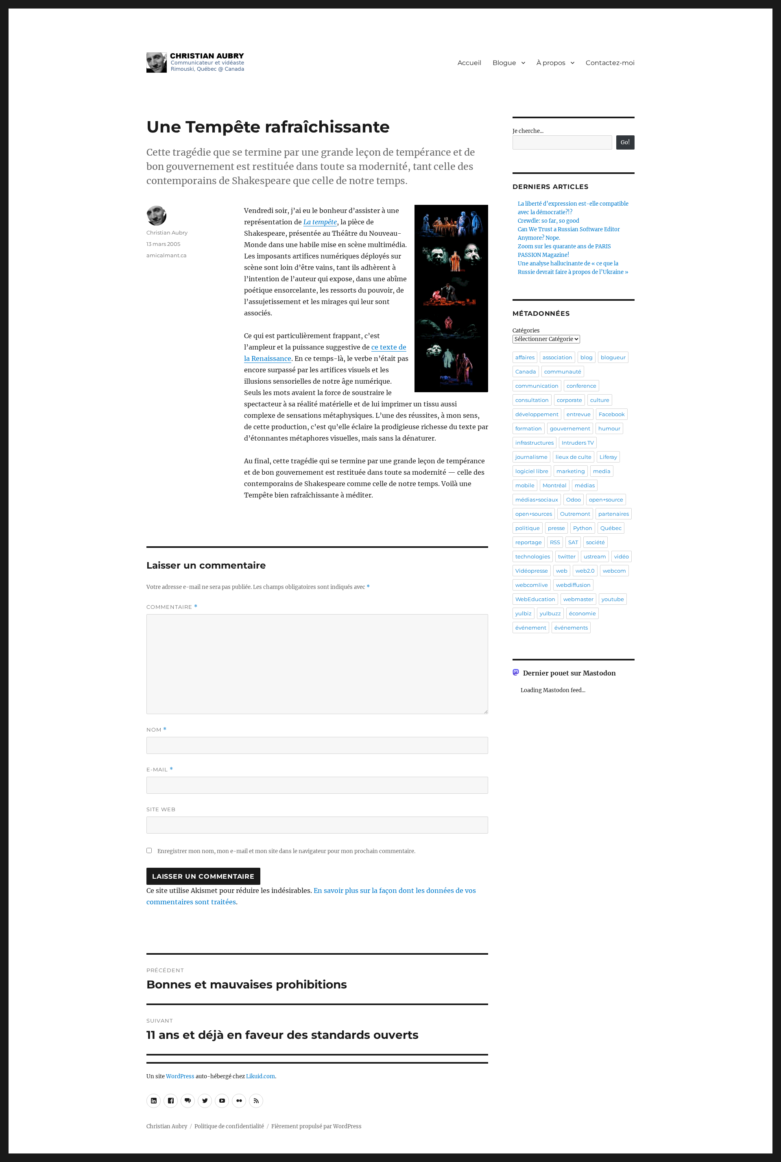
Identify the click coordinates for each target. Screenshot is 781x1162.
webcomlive (531, 585)
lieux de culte (573, 457)
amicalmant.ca (166, 255)
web (561, 570)
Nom (156, 729)
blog (586, 357)
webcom (614, 570)
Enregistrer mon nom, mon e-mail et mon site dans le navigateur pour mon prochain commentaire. (286, 851)
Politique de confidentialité (229, 1126)
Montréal (555, 485)
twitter (567, 556)
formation (528, 428)
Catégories (526, 330)
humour (609, 428)
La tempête (320, 222)
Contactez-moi (610, 63)
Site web (161, 809)
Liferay (608, 457)
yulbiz (523, 613)
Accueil (469, 63)
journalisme (531, 457)
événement (530, 627)
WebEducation (535, 599)
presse (556, 528)
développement (536, 414)
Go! (625, 142)
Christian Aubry (167, 232)
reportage (528, 542)
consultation (532, 400)
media (602, 471)
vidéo (621, 556)
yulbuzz (550, 613)
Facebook (612, 414)
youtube (613, 599)
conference (581, 385)
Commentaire (172, 607)
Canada (525, 371)
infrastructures (534, 442)
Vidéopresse (531, 570)
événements (571, 627)
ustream (595, 556)
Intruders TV (578, 442)
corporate (569, 400)
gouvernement (570, 428)
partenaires (613, 513)
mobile (524, 485)
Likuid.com (260, 1076)
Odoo (573, 499)
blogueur (613, 357)
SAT (573, 542)
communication (536, 385)
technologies (532, 556)
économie (582, 613)
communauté (562, 371)
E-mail (159, 769)
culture (599, 400)
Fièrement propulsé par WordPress (316, 1126)
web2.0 (585, 570)
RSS (555, 542)
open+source (606, 499)
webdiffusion (573, 585)
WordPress (180, 1076)
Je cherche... (528, 131)
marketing (570, 471)
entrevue (579, 414)
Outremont (575, 513)
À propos (551, 63)
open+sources (533, 513)
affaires (524, 357)
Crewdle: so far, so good (548, 220)
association (557, 357)
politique (527, 528)
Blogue (504, 63)
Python (582, 528)
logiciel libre (531, 471)
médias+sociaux (536, 499)
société (595, 542)
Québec (611, 528)
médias (585, 485)
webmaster (578, 599)
